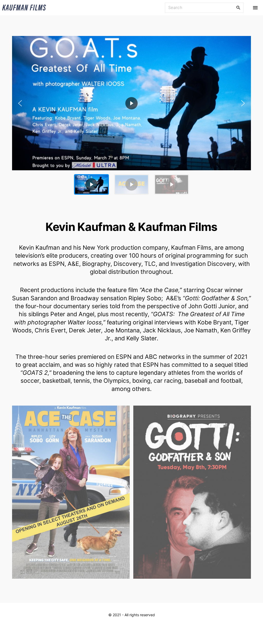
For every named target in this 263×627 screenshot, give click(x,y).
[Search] (238, 7)
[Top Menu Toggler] (255, 7)
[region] (131, 117)
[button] (131, 103)
